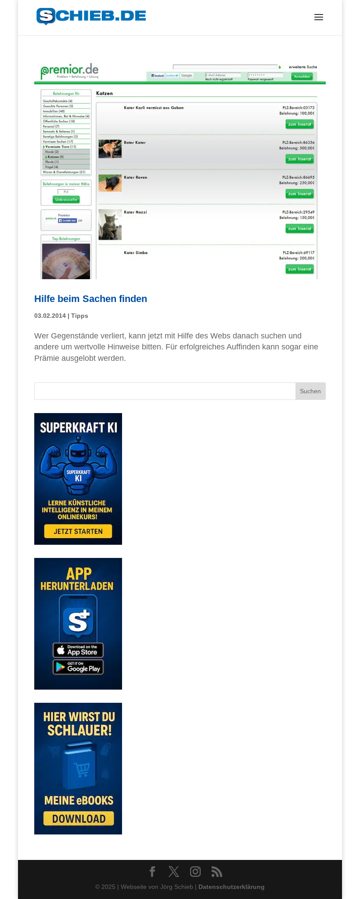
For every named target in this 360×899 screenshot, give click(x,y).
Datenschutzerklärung (231, 886)
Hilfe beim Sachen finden (90, 298)
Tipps (79, 315)
